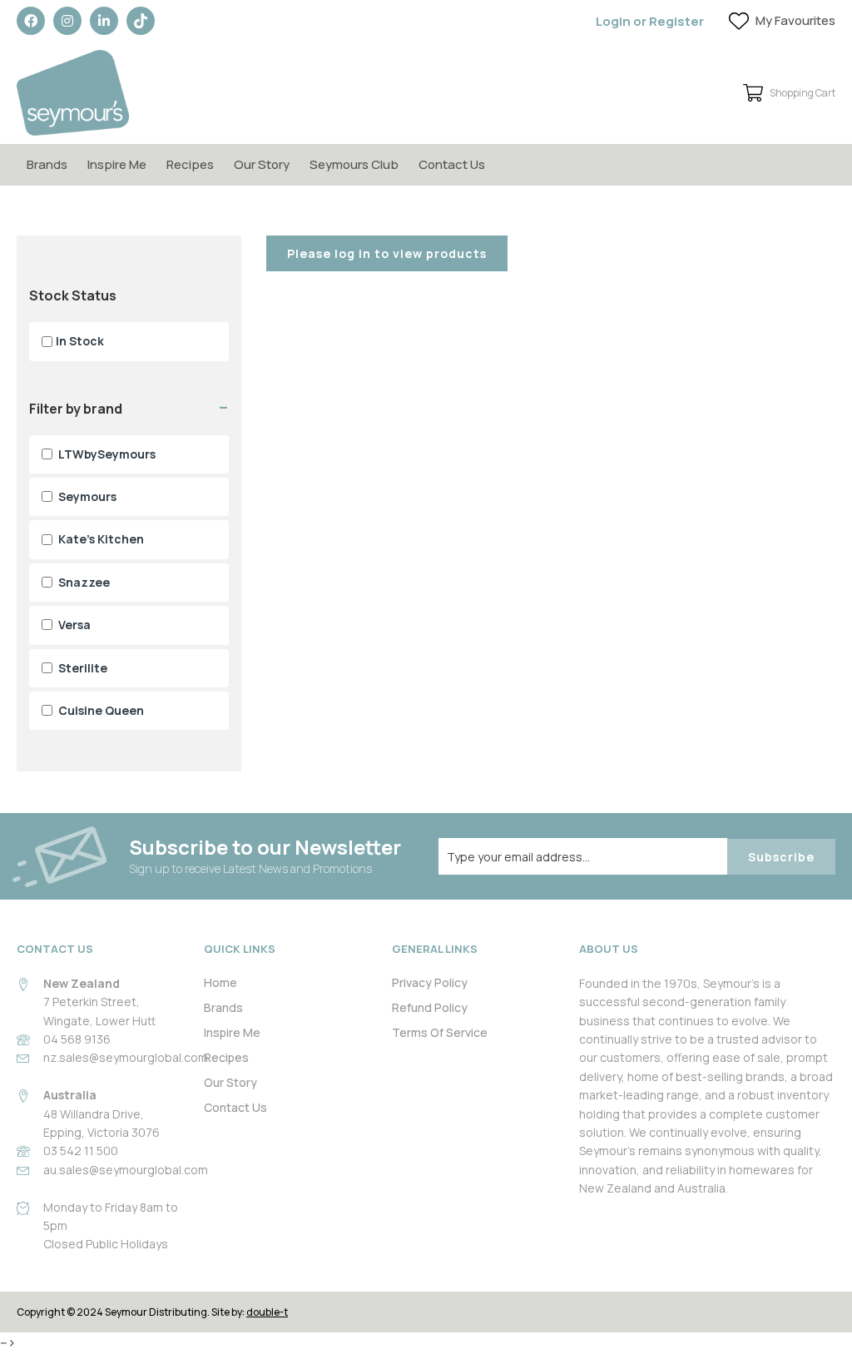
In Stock (80, 341)
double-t (267, 1312)
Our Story (262, 164)
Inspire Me (116, 164)
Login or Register (650, 21)
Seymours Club (354, 164)
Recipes (190, 164)
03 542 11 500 (80, 1150)
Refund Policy (430, 1007)
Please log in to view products (387, 253)
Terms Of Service (440, 1032)
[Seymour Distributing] (73, 93)
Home (220, 982)
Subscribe (781, 857)
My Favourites (795, 20)
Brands (47, 164)
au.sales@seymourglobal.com (125, 1170)
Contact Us (452, 164)
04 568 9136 (77, 1039)
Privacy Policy (430, 982)
